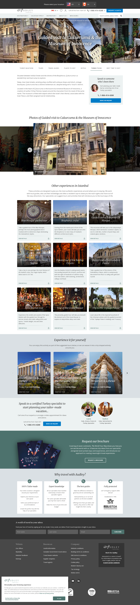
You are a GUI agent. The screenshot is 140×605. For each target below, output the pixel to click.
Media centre (75, 573)
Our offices (19, 548)
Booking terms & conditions (80, 552)
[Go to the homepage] (25, 10)
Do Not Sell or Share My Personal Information (12, 599)
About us (62, 16)
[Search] (121, 15)
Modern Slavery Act (77, 566)
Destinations (22, 16)
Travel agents (47, 562)
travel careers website (111, 563)
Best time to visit (113, 68)
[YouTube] (73, 581)
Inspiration (50, 16)
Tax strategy (75, 569)
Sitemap (18, 559)
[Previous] (12, 373)
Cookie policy (75, 562)
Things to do (96, 68)
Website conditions (77, 548)
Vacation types (37, 16)
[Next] (127, 373)
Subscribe (117, 532)
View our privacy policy (46, 593)
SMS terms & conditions (79, 555)
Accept (59, 598)
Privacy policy (75, 559)
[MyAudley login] (65, 10)
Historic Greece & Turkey (29, 379)
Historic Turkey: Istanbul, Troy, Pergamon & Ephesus (103, 377)
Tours (40, 68)
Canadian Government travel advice (55, 552)
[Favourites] (61, 10)
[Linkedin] (78, 581)
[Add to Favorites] (134, 23)
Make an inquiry (106, 100)
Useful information (49, 548)
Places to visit (70, 68)
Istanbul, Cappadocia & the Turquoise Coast (68, 379)
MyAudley (19, 552)
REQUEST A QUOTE (114, 10)
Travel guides (53, 68)
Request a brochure (95, 460)
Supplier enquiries (49, 559)
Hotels (83, 68)
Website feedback (22, 555)
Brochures (74, 16)
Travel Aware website (50, 555)
